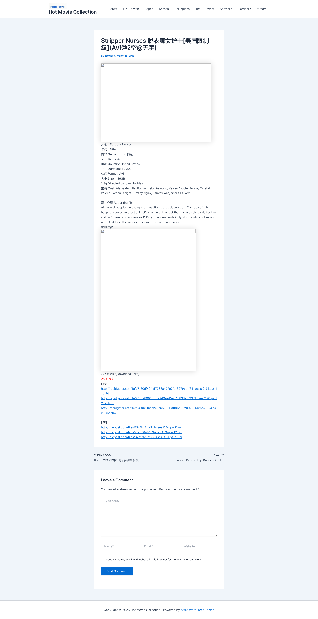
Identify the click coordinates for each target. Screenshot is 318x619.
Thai (198, 9)
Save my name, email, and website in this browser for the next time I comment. (154, 559)
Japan (149, 9)
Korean (164, 9)
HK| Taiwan (131, 9)
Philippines (182, 9)
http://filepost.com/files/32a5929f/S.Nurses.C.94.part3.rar (141, 437)
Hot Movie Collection (73, 12)
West (210, 9)
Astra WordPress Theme (197, 610)
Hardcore (244, 9)
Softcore (226, 9)
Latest (113, 9)
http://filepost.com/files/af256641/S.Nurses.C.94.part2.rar (141, 432)
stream (261, 9)
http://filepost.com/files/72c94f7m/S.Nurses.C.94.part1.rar (141, 427)
